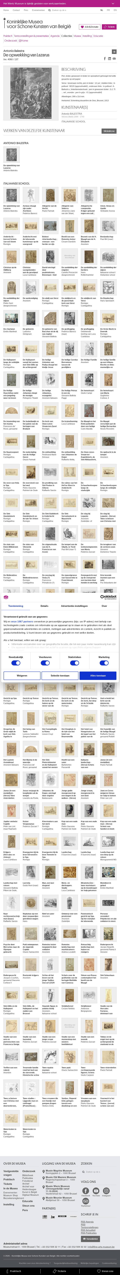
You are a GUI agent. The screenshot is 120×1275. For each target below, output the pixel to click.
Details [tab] (44, 606)
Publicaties (27, 1178)
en (115, 10)
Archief (25, 1183)
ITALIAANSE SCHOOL (73, 121)
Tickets (111, 27)
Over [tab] (104, 606)
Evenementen (38, 10)
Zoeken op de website (49, 10)
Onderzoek (10, 40)
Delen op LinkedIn (109, 58)
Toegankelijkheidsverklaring (66, 1263)
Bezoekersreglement (13, 1198)
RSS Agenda (87, 1221)
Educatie (98, 36)
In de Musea (10, 1188)
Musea (77, 36)
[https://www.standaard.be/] (73, 1216)
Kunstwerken (114, 51)
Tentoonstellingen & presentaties (31, 36)
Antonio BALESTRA (73, 115)
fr (108, 10)
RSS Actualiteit (88, 1230)
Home (6, 10)
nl (101, 10)
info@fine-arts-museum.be (101, 1246)
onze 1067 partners (22, 621)
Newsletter (92, 1239)
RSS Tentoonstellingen (89, 1226)
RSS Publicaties (89, 1232)
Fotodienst (27, 1180)
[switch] (45, 663)
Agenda (55, 36)
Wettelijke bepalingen (90, 1263)
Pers (26, 10)
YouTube (96, 1195)
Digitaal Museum (30, 1194)
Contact (16, 10)
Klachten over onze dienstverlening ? (35, 1263)
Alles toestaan (98, 675)
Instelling (87, 36)
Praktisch (7, 36)
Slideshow (109, 131)
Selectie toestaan (60, 675)
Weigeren (22, 675)
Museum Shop (10, 1195)
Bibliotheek (27, 1175)
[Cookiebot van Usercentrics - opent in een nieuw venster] (102, 597)
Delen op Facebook (104, 58)
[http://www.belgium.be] (53, 1217)
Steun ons (28, 1205)
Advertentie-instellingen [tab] (74, 606)
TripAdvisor (85, 1205)
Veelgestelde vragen (11, 1173)
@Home (23, 40)
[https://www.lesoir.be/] (62, 1216)
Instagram (106, 1195)
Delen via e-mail (114, 58)
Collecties (66, 36)
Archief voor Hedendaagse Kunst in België (29, 1189)
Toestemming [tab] (15, 606)
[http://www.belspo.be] (45, 1217)
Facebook (86, 1195)
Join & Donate (91, 27)
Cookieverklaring (109, 1263)
